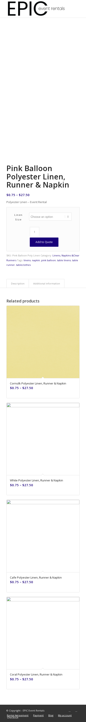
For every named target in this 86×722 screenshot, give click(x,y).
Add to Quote (44, 242)
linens (27, 260)
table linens (64, 260)
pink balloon (48, 260)
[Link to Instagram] (76, 710)
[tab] (17, 283)
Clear (76, 255)
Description (17, 283)
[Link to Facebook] (69, 710)
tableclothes (23, 264)
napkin (36, 260)
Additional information (46, 283)
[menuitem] (18, 715)
